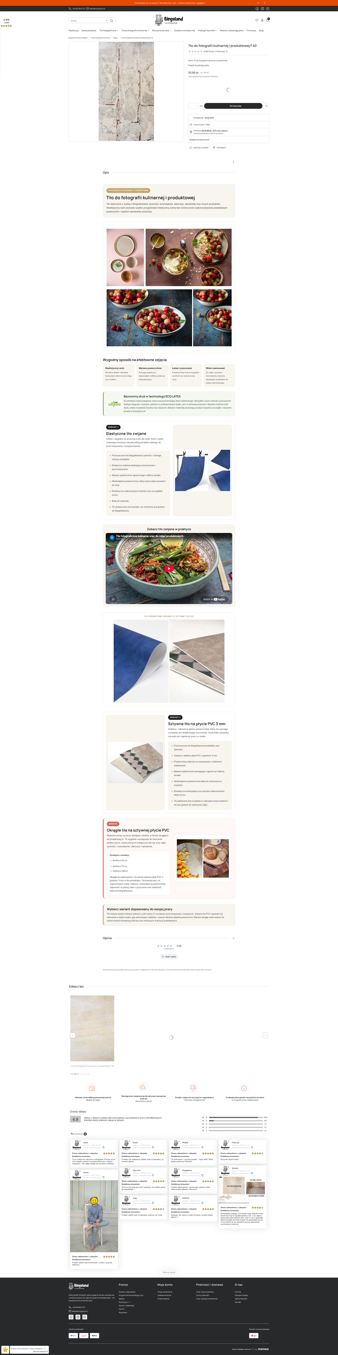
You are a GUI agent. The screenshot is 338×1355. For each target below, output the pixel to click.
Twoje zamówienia (165, 1292)
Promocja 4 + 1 (124, 1302)
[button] (111, 21)
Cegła (115, 38)
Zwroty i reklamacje (126, 1305)
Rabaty (121, 1299)
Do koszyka (235, 105)
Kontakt (238, 1302)
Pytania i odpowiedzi (127, 1292)
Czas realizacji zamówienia (206, 1299)
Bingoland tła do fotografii (78, 38)
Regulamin (123, 1312)
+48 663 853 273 (78, 8)
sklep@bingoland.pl (97, 8)
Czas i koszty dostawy (205, 1292)
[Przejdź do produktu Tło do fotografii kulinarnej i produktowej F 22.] (92, 1028)
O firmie (238, 1292)
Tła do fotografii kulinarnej (100, 38)
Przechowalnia (163, 1299)
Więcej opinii (169, 1272)
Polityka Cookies (241, 1295)
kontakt (200, 3)
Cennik (121, 1309)
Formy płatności (202, 1295)
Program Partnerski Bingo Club (131, 1295)
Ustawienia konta (164, 1295)
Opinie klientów (241, 1299)
